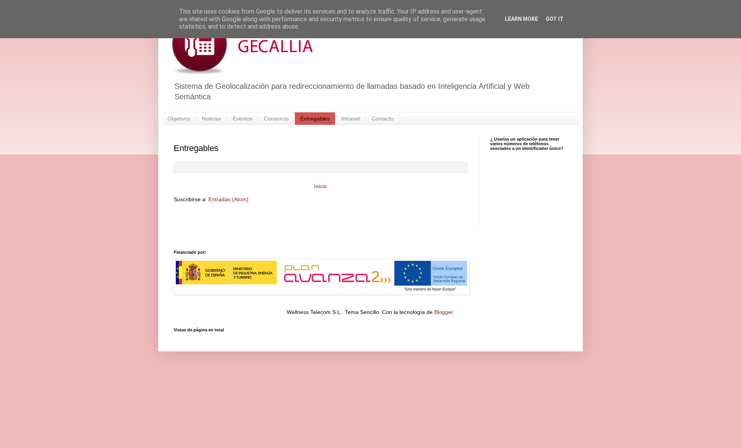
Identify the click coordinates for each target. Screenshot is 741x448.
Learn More (521, 19)
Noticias (211, 118)
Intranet (350, 118)
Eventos (242, 118)
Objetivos (178, 118)
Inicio (320, 186)
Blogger (443, 312)
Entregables (315, 118)
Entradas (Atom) (228, 199)
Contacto (383, 118)
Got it (554, 19)
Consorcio (276, 118)
